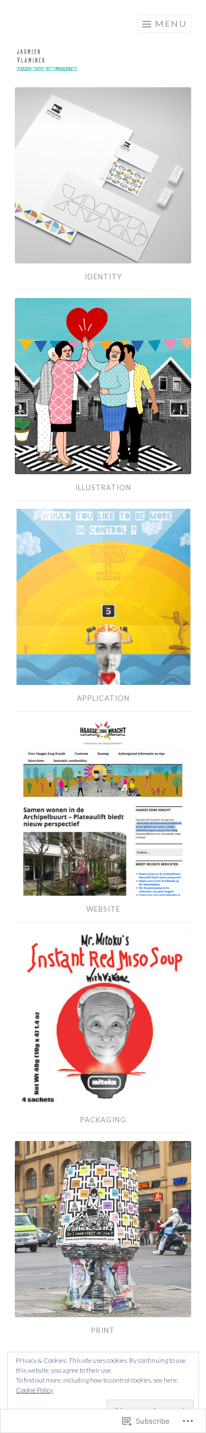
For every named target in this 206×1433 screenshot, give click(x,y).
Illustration (103, 487)
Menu (171, 23)
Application (103, 698)
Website (103, 908)
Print (103, 1330)
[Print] (103, 1229)
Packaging (103, 1119)
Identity (103, 276)
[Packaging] (103, 1018)
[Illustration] (103, 386)
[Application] (103, 597)
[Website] (103, 808)
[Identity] (103, 175)
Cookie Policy (34, 1390)
